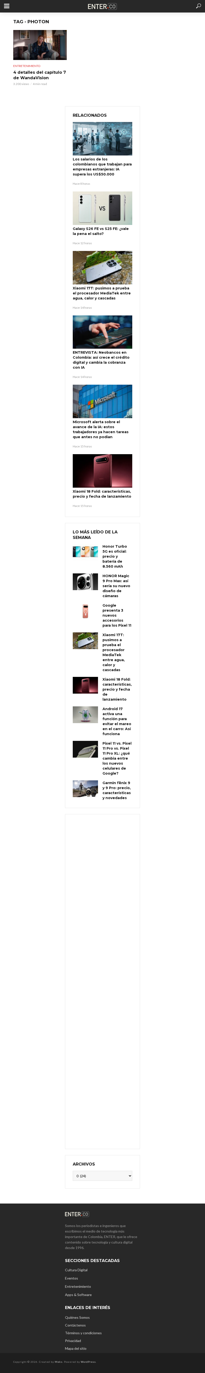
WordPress (88, 1361)
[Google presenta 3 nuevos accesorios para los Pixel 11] (85, 611)
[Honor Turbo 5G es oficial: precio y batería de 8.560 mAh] (85, 552)
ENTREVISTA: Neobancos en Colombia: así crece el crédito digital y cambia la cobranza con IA (101, 360)
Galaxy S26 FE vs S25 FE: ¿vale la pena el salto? (101, 231)
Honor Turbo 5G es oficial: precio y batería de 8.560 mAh (114, 556)
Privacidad (73, 1341)
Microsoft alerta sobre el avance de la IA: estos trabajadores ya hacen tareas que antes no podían (100, 429)
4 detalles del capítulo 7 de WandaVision (39, 75)
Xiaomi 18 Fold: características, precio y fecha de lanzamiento (102, 494)
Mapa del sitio (75, 1348)
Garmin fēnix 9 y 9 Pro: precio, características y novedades (116, 790)
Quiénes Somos (77, 1317)
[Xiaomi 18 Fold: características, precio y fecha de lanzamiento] (102, 471)
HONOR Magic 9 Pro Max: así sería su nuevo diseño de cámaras (116, 586)
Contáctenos (75, 1325)
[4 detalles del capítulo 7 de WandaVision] (40, 45)
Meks (58, 1361)
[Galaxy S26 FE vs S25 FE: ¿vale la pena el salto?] (102, 208)
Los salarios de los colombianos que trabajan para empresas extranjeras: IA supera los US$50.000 (102, 166)
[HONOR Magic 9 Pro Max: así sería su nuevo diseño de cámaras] (85, 581)
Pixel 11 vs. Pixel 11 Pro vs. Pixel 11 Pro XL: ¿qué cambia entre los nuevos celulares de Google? (117, 758)
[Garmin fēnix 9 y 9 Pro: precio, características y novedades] (85, 788)
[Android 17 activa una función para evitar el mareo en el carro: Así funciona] (85, 714)
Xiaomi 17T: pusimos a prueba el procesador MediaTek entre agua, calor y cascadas (102, 293)
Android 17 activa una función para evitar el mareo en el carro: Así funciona (116, 721)
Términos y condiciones (83, 1333)
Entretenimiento (26, 66)
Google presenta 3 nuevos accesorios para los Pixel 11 (116, 615)
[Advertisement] (102, 981)
